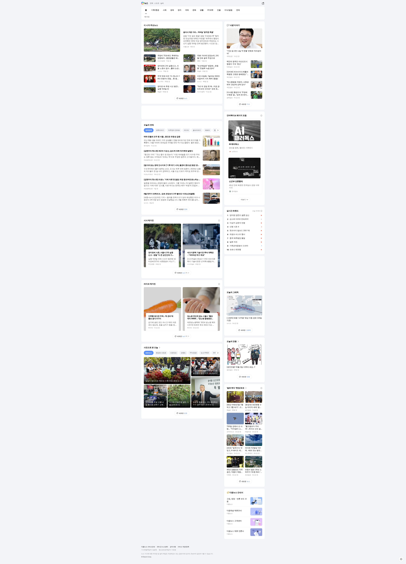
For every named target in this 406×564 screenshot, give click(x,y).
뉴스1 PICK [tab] (205, 353)
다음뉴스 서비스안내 (148, 547)
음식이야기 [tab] (197, 130)
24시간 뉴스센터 (162, 547)
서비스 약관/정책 (183, 547)
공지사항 (173, 547)
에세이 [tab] (207, 130)
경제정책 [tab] (148, 130)
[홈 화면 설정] (401, 559)
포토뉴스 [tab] (148, 353)
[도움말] (219, 220)
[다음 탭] (218, 130)
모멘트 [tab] (183, 353)
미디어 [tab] (186, 130)
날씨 (162, 3)
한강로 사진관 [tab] (161, 353)
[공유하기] (263, 3)
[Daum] (142, 3)
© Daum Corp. (146, 557)
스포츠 (156, 3)
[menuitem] (146, 10)
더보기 (243, 200)
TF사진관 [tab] (193, 353)
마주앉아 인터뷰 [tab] (174, 130)
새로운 (183, 98)
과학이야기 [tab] (160, 130)
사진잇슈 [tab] (173, 353)
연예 (151, 3)
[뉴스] (146, 3)
